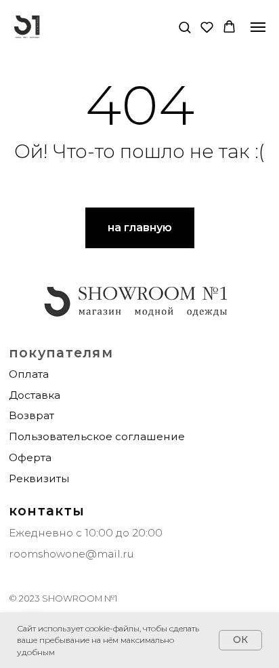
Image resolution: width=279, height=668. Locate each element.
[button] (184, 26)
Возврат (31, 415)
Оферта (30, 457)
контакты (47, 511)
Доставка (34, 395)
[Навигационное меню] (258, 27)
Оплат (26, 374)
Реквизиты (39, 478)
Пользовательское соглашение (97, 436)
